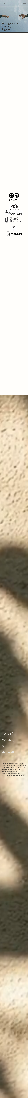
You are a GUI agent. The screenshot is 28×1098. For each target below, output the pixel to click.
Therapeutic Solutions (6, 3)
